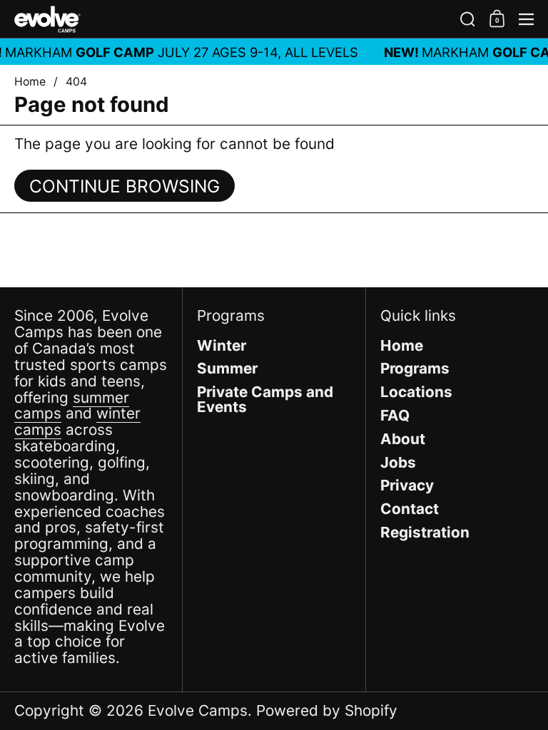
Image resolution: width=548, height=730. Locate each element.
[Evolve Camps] (230, 19)
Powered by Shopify (326, 710)
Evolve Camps (198, 710)
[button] (467, 19)
